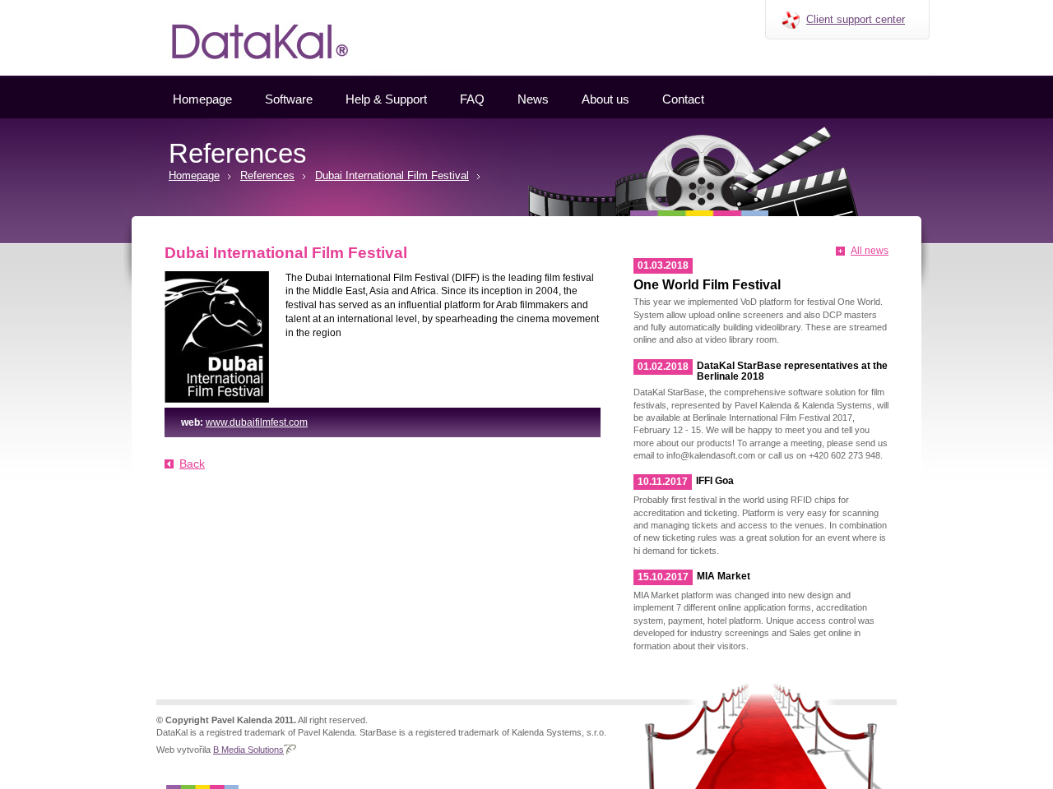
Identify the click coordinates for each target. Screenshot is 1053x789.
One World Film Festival (707, 285)
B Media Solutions (248, 749)
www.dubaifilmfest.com (257, 422)
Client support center (855, 19)
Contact (683, 99)
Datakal (138, 6)
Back (192, 463)
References (267, 175)
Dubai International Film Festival (392, 175)
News (533, 99)
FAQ (472, 99)
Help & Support (386, 99)
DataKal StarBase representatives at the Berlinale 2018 (792, 371)
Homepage (202, 99)
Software (289, 99)
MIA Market (723, 576)
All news (869, 250)
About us (605, 99)
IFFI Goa (715, 481)
